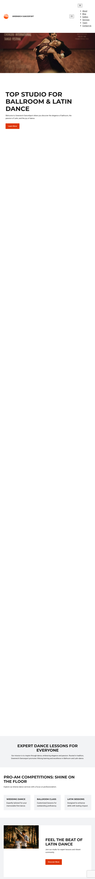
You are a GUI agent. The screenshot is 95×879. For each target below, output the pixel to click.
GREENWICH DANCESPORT (23, 16)
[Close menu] (80, 5)
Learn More (12, 126)
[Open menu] (71, 16)
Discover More (53, 862)
